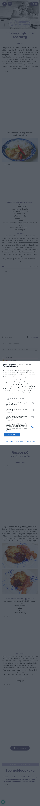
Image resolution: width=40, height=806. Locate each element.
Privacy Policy (31, 441)
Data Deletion (9, 441)
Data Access (20, 441)
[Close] (36, 365)
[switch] (32, 403)
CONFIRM (12, 434)
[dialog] (20, 403)
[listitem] (20, 399)
